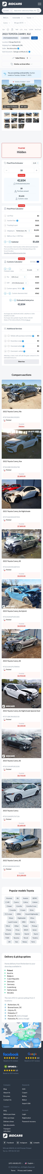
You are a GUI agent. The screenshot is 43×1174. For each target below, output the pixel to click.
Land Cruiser (12, 922)
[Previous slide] (5, 95)
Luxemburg (11, 987)
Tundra (35, 938)
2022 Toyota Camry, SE (12, 561)
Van (16, 942)
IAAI (23, 1089)
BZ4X (35, 898)
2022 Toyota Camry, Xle (12, 411)
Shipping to (10, 231)
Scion (35, 930)
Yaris (33, 942)
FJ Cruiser (8, 914)
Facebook (10, 1143)
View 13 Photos (12, 107)
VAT (8, 283)
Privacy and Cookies (25, 1170)
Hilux (32, 918)
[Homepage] (12, 4)
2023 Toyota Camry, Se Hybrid (15, 611)
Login (24, 1114)
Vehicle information (30, 137)
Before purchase (9, 1114)
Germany (10, 984)
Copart (34, 38)
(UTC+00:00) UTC (15, 1163)
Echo (31, 910)
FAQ (5, 1111)
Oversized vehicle (16, 346)
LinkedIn (36, 1143)
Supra (36, 934)
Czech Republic (13, 979)
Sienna (17, 934)
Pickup (34, 926)
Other (16, 926)
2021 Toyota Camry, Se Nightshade (16, 511)
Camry (5, 23)
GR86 (19, 914)
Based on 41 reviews (11, 1061)
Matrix (32, 922)
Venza (24, 942)
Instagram (23, 1143)
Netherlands (12, 990)
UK (9, 942)
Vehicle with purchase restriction (21, 336)
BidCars (5, 18)
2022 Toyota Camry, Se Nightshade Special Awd (21, 711)
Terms (13, 1170)
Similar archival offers (22, 64)
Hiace (11, 918)
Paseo (25, 926)
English (30, 1163)
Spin (25, 107)
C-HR (7, 902)
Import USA (26, 1103)
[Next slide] (37, 95)
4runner (9, 898)
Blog (5, 1089)
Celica (25, 902)
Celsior (35, 902)
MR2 (23, 922)
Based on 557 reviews (32, 1061)
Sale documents (9, 1125)
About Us (6, 1093)
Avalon (25, 898)
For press (6, 1096)
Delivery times (8, 1121)
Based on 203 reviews (10, 1073)
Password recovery (29, 1121)
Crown (22, 910)
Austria (10, 973)
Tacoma (16, 938)
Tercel (26, 938)
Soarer (27, 934)
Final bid (21, 175)
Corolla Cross (31, 906)
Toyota (29, 18)
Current (6, 10)
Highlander (22, 918)
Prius (17, 930)
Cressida (13, 910)
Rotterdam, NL (13, 1004)
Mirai (8, 926)
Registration (26, 1118)
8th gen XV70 (18, 23)
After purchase (8, 1118)
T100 (7, 938)
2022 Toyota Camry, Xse (12, 461)
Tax (8, 277)
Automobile (16, 18)
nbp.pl (28, 320)
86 (18, 898)
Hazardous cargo (16, 341)
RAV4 (26, 930)
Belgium (10, 976)
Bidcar (24, 1100)
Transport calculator (7, 1130)
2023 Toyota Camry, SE (12, 661)
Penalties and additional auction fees (15, 253)
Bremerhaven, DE (15, 1007)
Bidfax (24, 1096)
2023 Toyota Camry (10, 810)
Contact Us (7, 1100)
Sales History (21, 58)
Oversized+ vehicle (17, 351)
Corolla (19, 906)
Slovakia (10, 993)
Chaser (9, 906)
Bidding (12, 137)
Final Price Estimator (15, 163)
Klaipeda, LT (12, 1013)
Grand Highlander (31, 914)
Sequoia (8, 934)
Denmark (10, 981)
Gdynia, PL (12, 1010)
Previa (8, 930)
